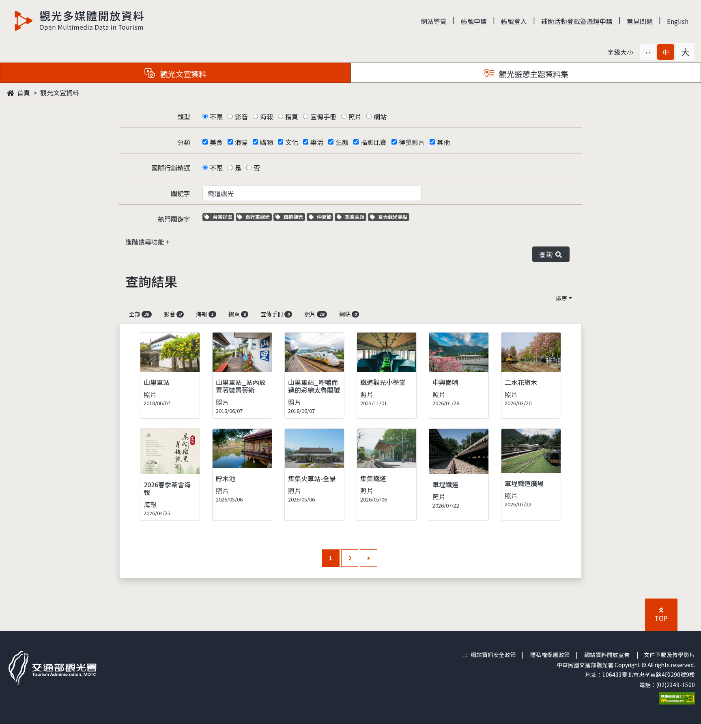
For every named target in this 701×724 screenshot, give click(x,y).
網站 (380, 116)
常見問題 (640, 21)
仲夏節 (324, 216)
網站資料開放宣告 (607, 655)
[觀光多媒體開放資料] (79, 20)
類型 (183, 116)
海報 (266, 116)
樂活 (316, 142)
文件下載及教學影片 (669, 655)
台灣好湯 (223, 216)
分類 (183, 142)
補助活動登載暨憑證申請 (577, 21)
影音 (241, 116)
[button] (648, 52)
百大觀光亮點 (392, 216)
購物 (266, 142)
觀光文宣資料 (59, 92)
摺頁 (291, 116)
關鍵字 (180, 193)
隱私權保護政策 (550, 655)
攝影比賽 (374, 142)
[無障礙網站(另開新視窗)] (677, 697)
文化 (291, 142)
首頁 (22, 92)
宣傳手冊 (323, 116)
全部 (139, 314)
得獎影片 (412, 142)
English (677, 21)
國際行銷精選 (170, 168)
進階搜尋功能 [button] (145, 241)
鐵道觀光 (294, 216)
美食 (216, 142)
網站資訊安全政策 (493, 655)
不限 (216, 116)
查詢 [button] (547, 254)
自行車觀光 (257, 216)
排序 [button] (561, 298)
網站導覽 (434, 21)
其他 (443, 142)
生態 (341, 142)
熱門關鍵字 (174, 219)
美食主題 (355, 216)
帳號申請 (474, 21)
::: (465, 655)
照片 (354, 116)
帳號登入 (514, 21)
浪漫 (241, 142)
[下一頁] (368, 558)
